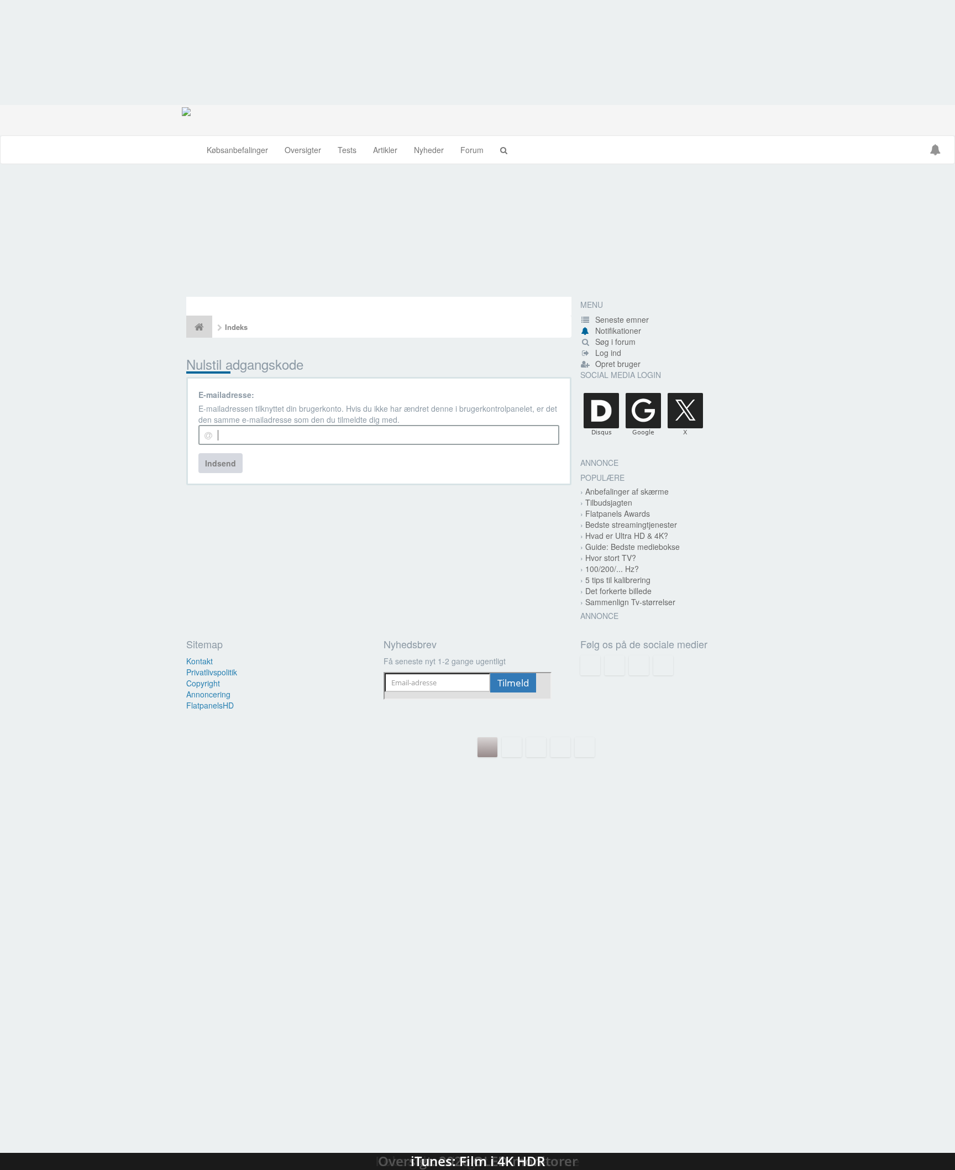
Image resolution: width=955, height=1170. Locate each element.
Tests (347, 149)
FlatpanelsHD (210, 705)
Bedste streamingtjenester (631, 524)
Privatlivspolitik (211, 672)
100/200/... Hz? (612, 568)
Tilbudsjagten (608, 502)
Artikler (385, 149)
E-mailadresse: (226, 394)
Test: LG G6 (477, 783)
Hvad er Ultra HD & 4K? (626, 535)
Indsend (220, 463)
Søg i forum (614, 341)
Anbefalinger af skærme (627, 491)
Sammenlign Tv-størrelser (630, 601)
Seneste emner (621, 319)
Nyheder (429, 149)
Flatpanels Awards (617, 513)
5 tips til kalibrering (617, 579)
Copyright (203, 683)
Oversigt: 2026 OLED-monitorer (477, 1004)
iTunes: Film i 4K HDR (477, 1114)
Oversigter (303, 149)
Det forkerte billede (618, 590)
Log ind (607, 352)
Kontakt (199, 661)
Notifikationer (618, 330)
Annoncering (208, 694)
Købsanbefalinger (237, 149)
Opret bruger (617, 363)
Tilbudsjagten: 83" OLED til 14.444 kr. (477, 230)
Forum (472, 149)
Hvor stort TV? (610, 557)
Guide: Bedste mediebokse (632, 546)
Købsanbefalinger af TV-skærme (477, 893)
